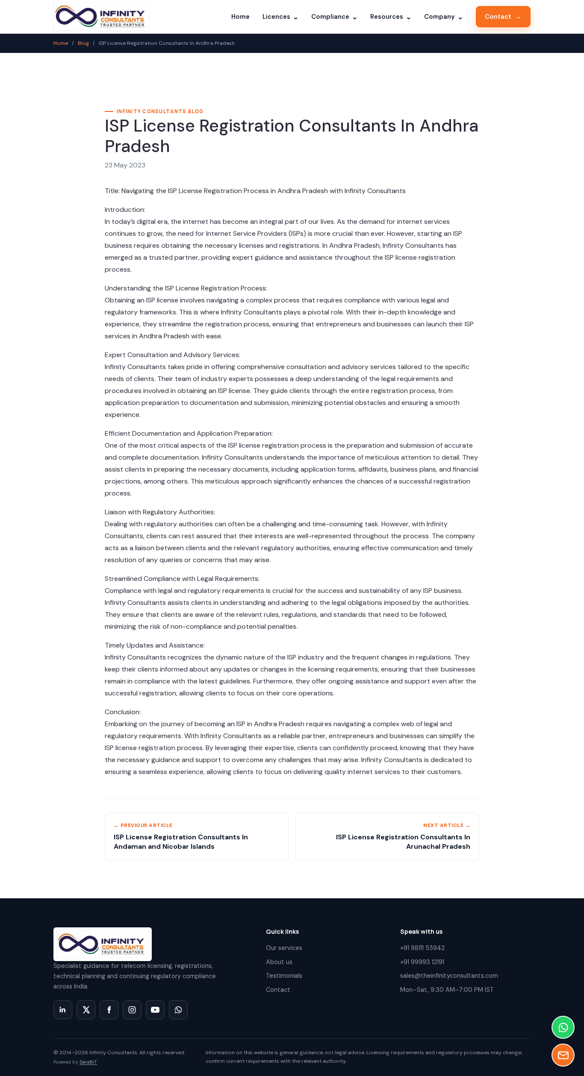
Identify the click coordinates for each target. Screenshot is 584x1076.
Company (443, 16)
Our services (284, 948)
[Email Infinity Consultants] (563, 1055)
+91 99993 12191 (422, 962)
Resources (390, 16)
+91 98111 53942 (422, 948)
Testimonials (284, 975)
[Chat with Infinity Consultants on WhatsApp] (178, 1009)
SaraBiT (88, 1062)
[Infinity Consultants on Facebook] (109, 1009)
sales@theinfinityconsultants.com (449, 975)
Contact (503, 16)
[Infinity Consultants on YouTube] (155, 1009)
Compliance (334, 16)
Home (240, 16)
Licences (280, 16)
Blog (83, 43)
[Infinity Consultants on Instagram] (132, 1009)
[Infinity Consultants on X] (86, 1009)
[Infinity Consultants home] (101, 16)
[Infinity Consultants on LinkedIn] (62, 1009)
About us (279, 962)
